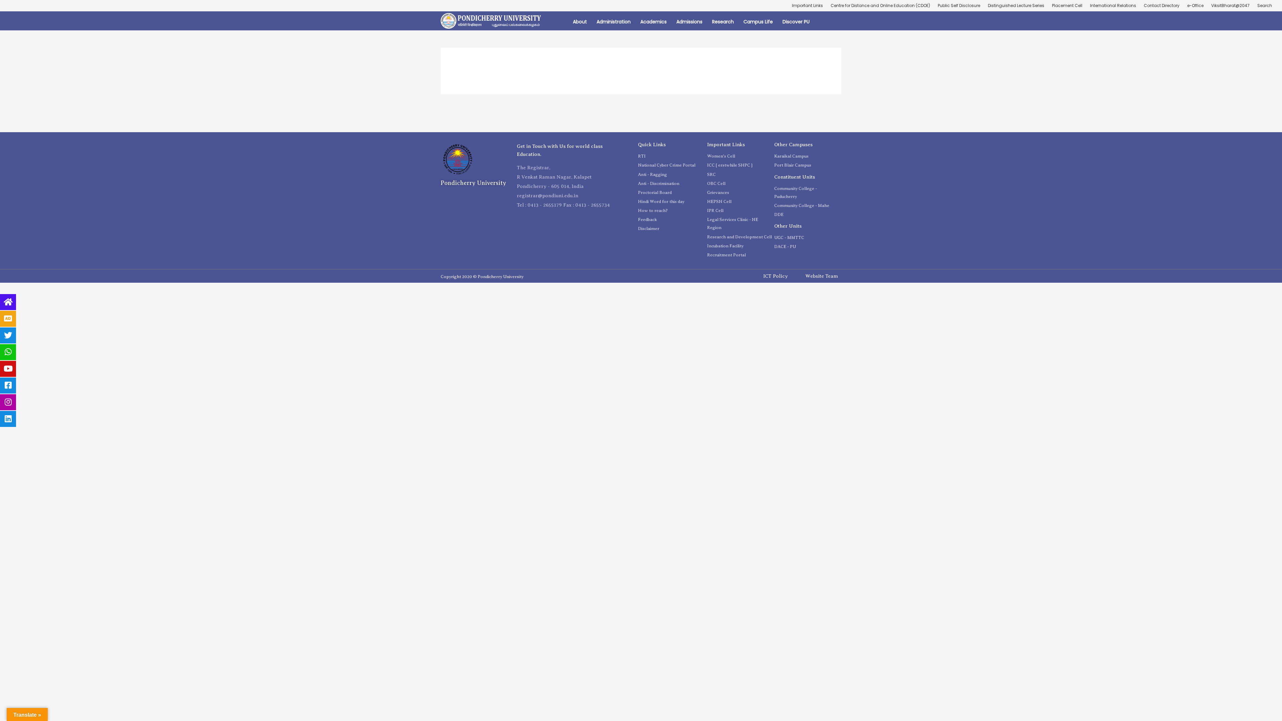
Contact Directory (1162, 5)
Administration (614, 21)
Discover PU (796, 21)
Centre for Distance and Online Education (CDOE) (880, 5)
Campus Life (758, 21)
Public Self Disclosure (959, 5)
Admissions (689, 21)
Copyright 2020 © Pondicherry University (482, 276)
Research (723, 21)
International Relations (1113, 5)
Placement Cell (1067, 5)
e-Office (1195, 5)
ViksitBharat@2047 (1230, 5)
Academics (653, 21)
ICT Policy (775, 276)
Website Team (821, 276)
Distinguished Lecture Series (1016, 5)
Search (1264, 5)
